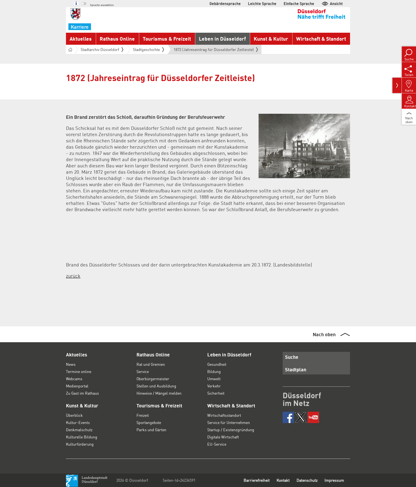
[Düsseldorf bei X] (300, 417)
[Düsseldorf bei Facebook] (288, 417)
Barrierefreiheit (257, 480)
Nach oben (324, 334)
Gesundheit (216, 364)
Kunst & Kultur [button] (271, 38)
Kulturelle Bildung (81, 436)
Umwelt (214, 378)
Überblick (74, 415)
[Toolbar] (397, 85)
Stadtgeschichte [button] (146, 49)
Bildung (214, 371)
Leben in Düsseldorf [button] (222, 38)
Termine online (78, 371)
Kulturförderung (80, 444)
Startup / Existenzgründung (230, 429)
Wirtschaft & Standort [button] (321, 38)
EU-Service (216, 444)
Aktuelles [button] (81, 38)
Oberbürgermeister (152, 378)
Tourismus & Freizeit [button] (167, 38)
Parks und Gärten (151, 429)
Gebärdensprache (225, 3)
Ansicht (336, 3)
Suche (291, 357)
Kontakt (283, 480)
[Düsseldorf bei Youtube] (313, 417)
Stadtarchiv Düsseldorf (100, 49)
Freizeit (142, 415)
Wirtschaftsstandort (224, 415)
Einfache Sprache (299, 3)
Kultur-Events (78, 422)
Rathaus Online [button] (117, 38)
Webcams (74, 378)
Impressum (334, 480)
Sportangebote (148, 422)
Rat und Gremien (150, 364)
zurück (73, 275)
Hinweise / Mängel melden (159, 393)
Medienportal (77, 385)
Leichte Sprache (262, 3)
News (71, 364)
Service (142, 371)
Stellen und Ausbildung (156, 385)
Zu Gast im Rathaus (82, 393)
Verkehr (214, 385)
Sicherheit (215, 393)
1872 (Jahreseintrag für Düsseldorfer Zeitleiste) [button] (214, 50)
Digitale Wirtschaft (223, 436)
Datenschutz (307, 480)
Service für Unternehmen (228, 422)
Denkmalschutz (79, 429)
